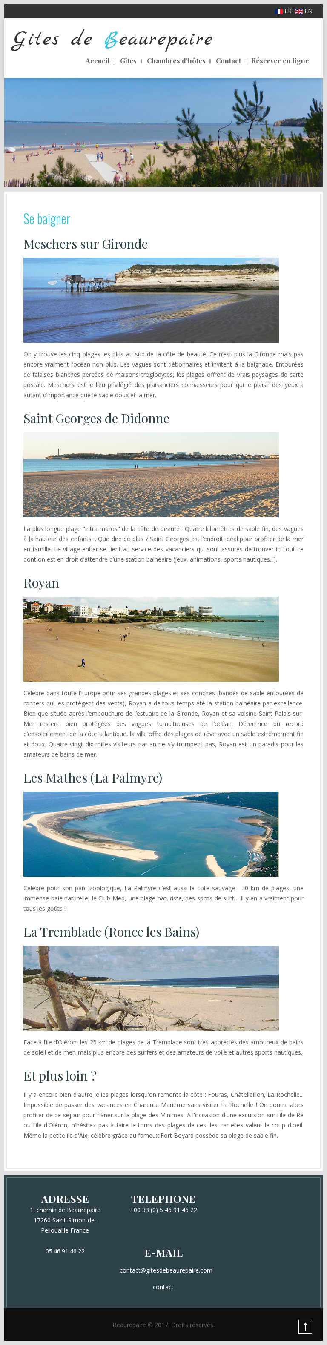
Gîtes (128, 60)
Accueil (98, 60)
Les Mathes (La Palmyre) (92, 777)
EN (308, 11)
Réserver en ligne (280, 60)
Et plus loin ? (60, 1075)
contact (163, 1287)
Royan (41, 582)
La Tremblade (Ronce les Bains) (111, 931)
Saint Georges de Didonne (96, 418)
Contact (228, 60)
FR (288, 11)
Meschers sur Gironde (85, 243)
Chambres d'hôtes (176, 60)
